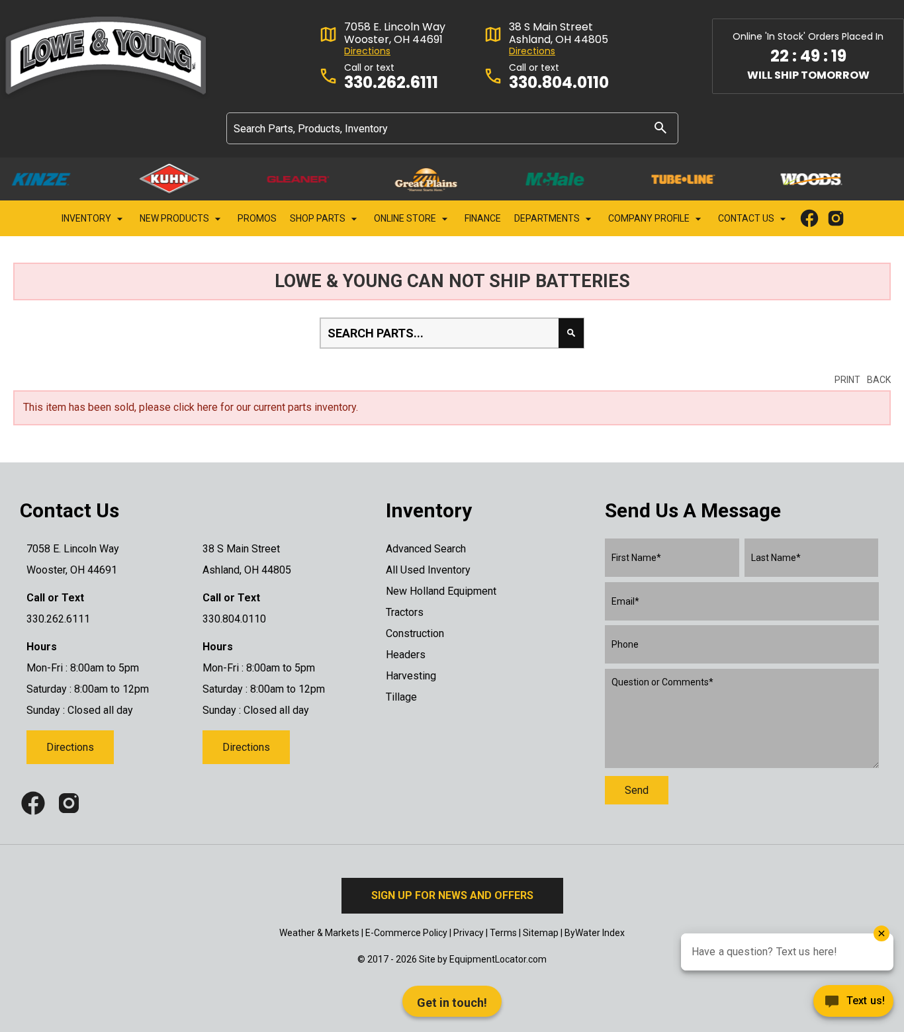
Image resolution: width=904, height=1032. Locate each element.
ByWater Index (595, 932)
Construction (415, 633)
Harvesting (411, 675)
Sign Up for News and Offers (452, 895)
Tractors (405, 612)
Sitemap (541, 932)
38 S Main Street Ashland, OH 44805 (558, 33)
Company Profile (650, 218)
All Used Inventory (428, 570)
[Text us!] (853, 1004)
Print (847, 379)
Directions (367, 51)
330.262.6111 (391, 83)
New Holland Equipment (441, 591)
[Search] (660, 127)
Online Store (406, 218)
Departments (548, 218)
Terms (503, 932)
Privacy (468, 932)
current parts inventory (304, 407)
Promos (257, 218)
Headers (406, 654)
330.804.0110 (559, 83)
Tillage (401, 697)
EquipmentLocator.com (498, 959)
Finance (483, 218)
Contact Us (747, 218)
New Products (175, 218)
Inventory (87, 218)
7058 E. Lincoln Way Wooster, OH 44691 (394, 33)
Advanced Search (426, 548)
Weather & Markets (319, 932)
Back (879, 379)
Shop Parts (318, 218)
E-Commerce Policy (406, 932)
